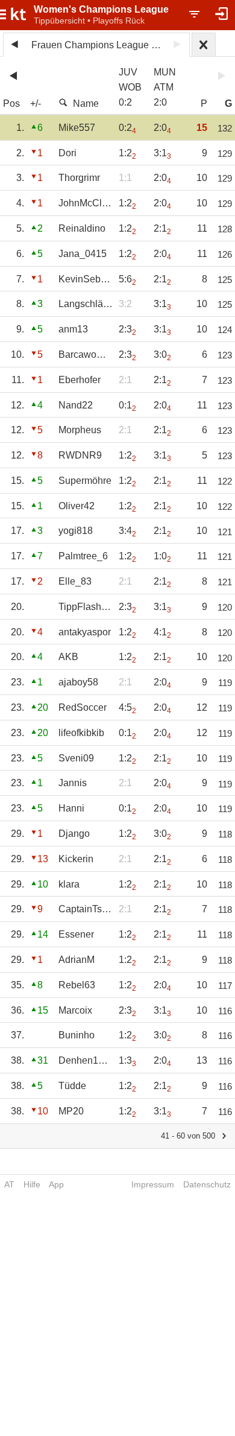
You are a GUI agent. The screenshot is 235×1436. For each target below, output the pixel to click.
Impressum (152, 1184)
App (56, 1184)
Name (86, 103)
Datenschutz (207, 1184)
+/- (35, 103)
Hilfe (32, 1184)
